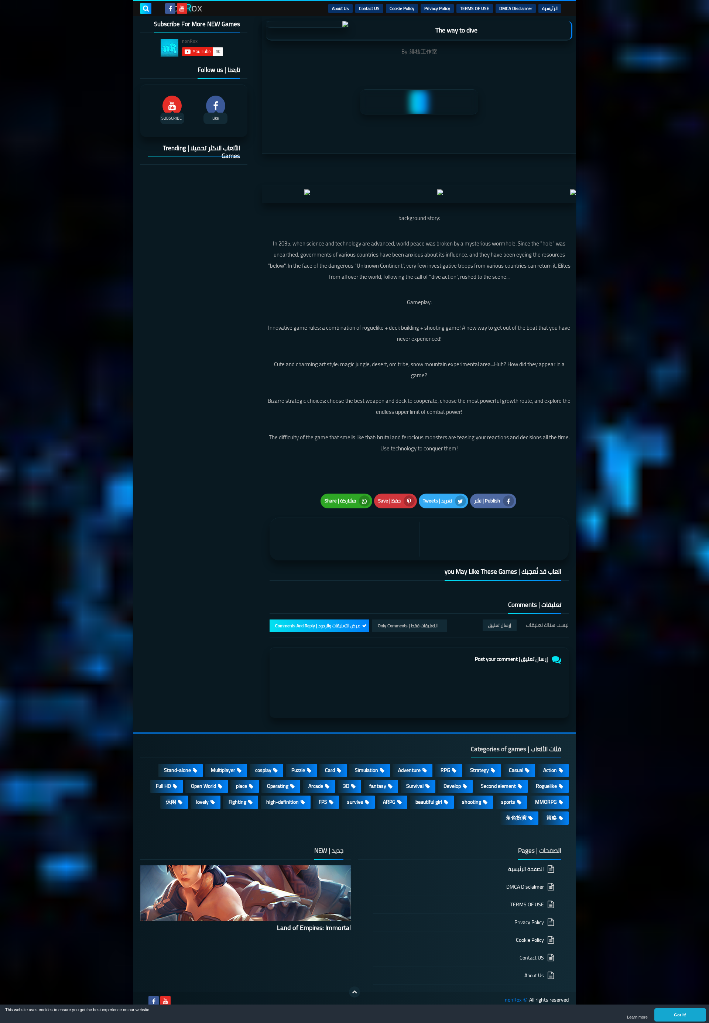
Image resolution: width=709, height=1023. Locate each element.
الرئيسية (550, 8)
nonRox (513, 1000)
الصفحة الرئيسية (526, 869)
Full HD (163, 786)
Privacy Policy (437, 8)
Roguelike (546, 786)
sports (508, 802)
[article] (346, 539)
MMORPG (546, 802)
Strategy (479, 770)
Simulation (366, 770)
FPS (323, 802)
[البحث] (145, 8)
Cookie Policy (402, 8)
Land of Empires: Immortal (314, 927)
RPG (445, 770)
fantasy (377, 786)
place (241, 786)
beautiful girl (428, 802)
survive (355, 802)
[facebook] (170, 8)
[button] (680, 1015)
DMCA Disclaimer (515, 8)
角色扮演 (516, 818)
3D (346, 786)
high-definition (282, 802)
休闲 (171, 802)
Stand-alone (177, 770)
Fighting (237, 802)
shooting (471, 802)
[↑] (354, 992)
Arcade (315, 786)
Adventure (409, 770)
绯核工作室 (423, 51)
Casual (516, 770)
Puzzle (298, 770)
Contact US (369, 8)
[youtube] (182, 8)
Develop (452, 786)
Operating (277, 786)
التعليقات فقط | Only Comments (408, 625)
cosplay (263, 770)
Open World (203, 786)
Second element (498, 786)
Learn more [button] (637, 1017)
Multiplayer (223, 770)
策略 (552, 818)
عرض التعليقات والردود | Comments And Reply (317, 625)
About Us (340, 8)
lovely (202, 802)
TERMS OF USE (474, 8)
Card (330, 770)
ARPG (389, 802)
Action (550, 770)
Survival (415, 786)
